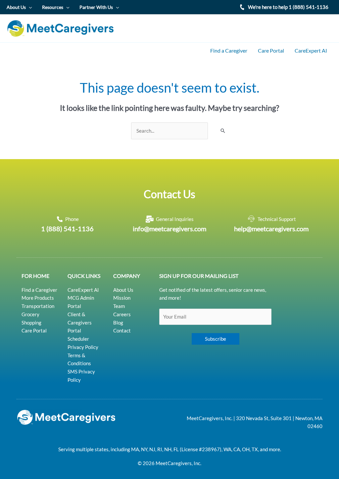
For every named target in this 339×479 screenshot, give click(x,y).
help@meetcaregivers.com (271, 229)
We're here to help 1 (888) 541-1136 (288, 7)
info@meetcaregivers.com (169, 229)
